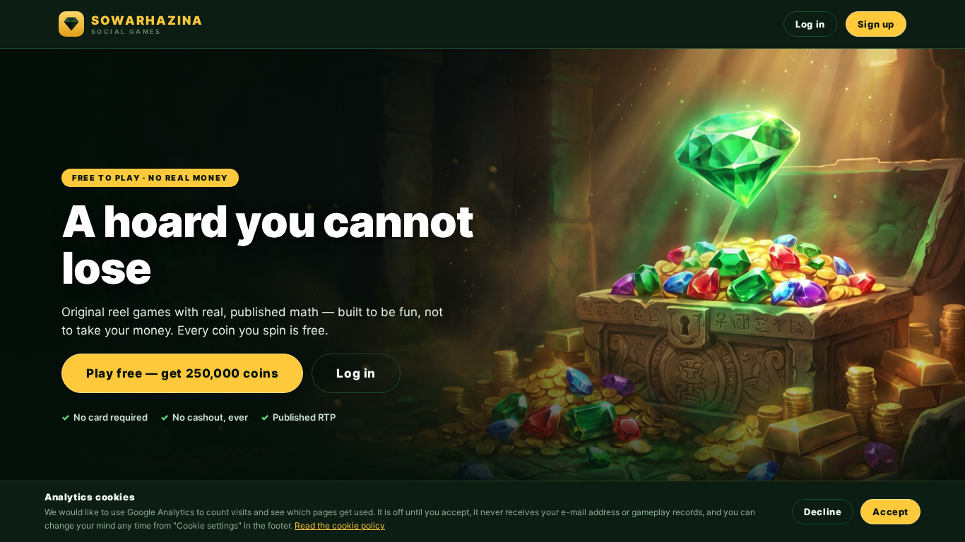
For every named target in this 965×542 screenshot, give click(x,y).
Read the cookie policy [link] (340, 525)
